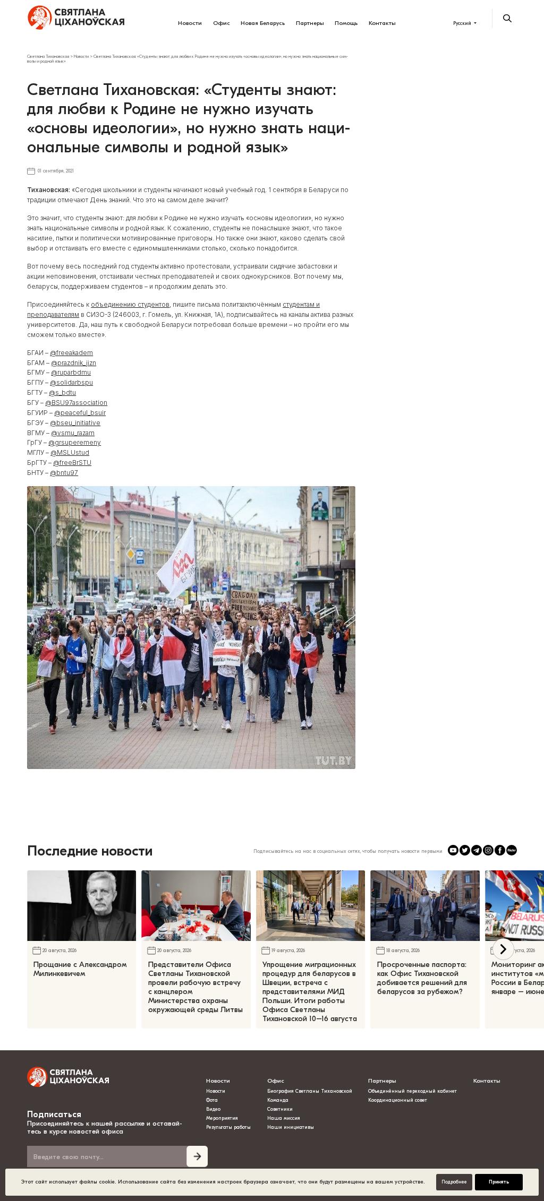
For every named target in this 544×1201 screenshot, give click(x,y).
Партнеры (310, 23)
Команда (277, 1100)
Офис (221, 23)
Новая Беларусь (263, 23)
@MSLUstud (69, 452)
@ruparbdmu (71, 372)
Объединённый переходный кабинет (412, 1091)
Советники (280, 1109)
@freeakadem (71, 353)
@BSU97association (76, 403)
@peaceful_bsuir (80, 413)
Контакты (382, 23)
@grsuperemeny (74, 442)
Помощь (346, 23)
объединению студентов (130, 304)
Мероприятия (222, 1118)
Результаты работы (228, 1127)
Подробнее (454, 1182)
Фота (212, 1100)
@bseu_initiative (75, 423)
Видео (213, 1109)
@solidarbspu (71, 382)
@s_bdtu (62, 392)
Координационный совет (397, 1100)
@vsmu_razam (73, 433)
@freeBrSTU (72, 462)
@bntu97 (64, 473)
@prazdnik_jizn (73, 363)
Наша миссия (283, 1118)
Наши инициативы (290, 1127)
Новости (190, 23)
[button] (503, 949)
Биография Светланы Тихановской (309, 1091)
